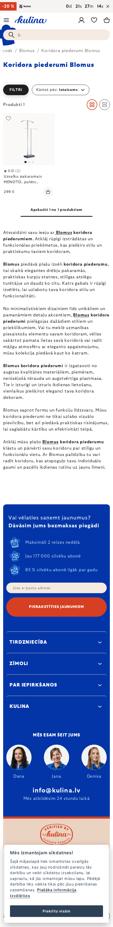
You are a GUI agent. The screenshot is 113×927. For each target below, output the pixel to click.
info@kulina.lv (57, 790)
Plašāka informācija (56, 890)
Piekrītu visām (56, 911)
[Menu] (6, 20)
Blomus (63, 232)
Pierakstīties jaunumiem (56, 607)
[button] (56, 90)
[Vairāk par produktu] (29, 139)
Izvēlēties (20, 895)
